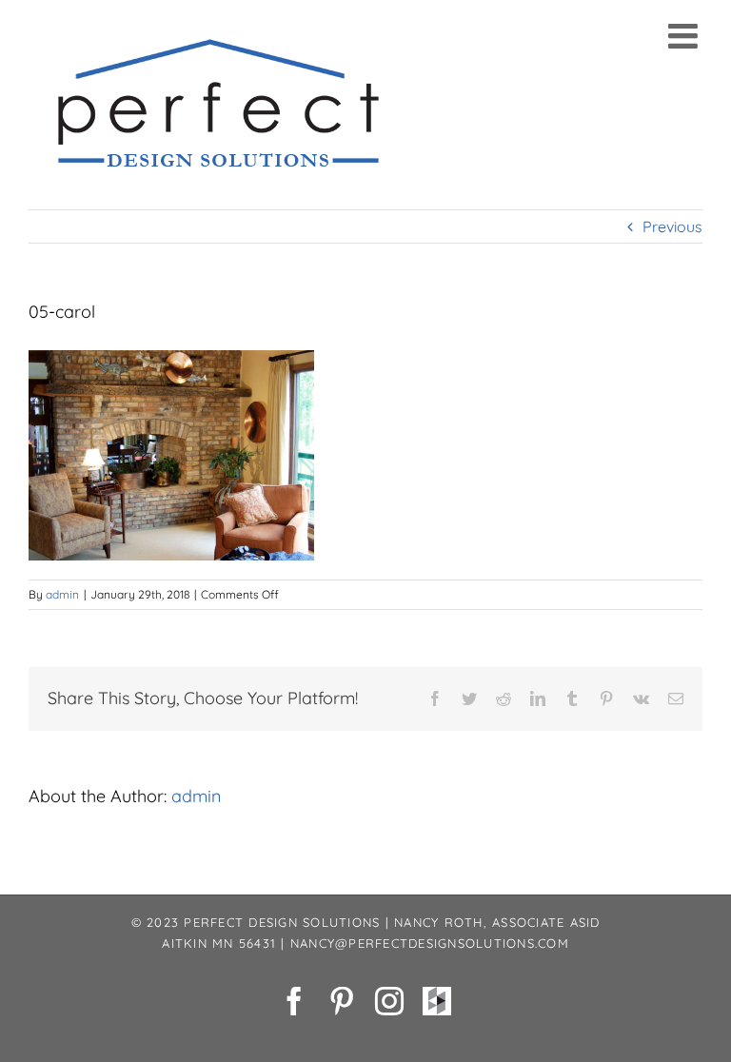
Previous (672, 226)
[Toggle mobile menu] (685, 36)
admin (62, 594)
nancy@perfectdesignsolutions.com (429, 943)
